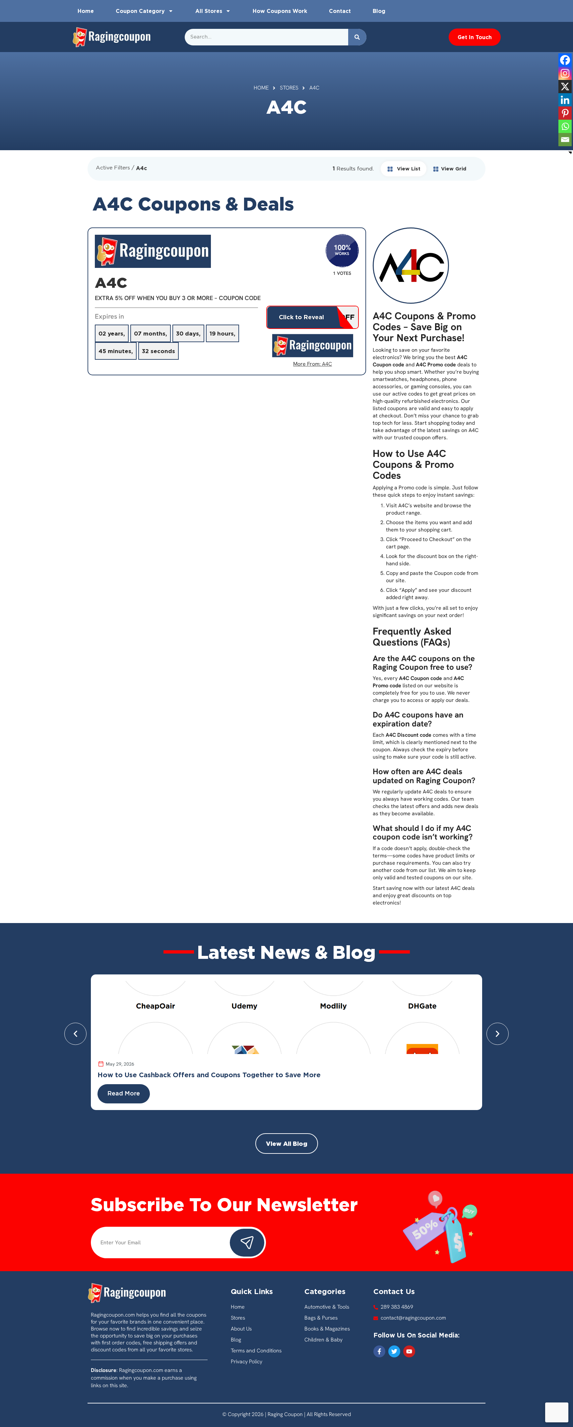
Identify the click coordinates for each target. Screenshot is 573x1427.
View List (407, 168)
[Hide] (570, 152)
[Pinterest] (565, 113)
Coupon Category (140, 11)
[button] (75, 1034)
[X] (565, 86)
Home (86, 11)
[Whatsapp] (565, 126)
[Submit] (247, 1243)
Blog (379, 11)
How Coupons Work (280, 11)
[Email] (565, 139)
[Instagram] (565, 73)
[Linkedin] (565, 99)
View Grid (453, 168)
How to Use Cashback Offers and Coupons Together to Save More (209, 1074)
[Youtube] (409, 1351)
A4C (327, 363)
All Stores (208, 11)
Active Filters (113, 167)
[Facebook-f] (379, 1351)
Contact (340, 11)
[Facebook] (565, 60)
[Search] (357, 37)
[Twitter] (394, 1351)
